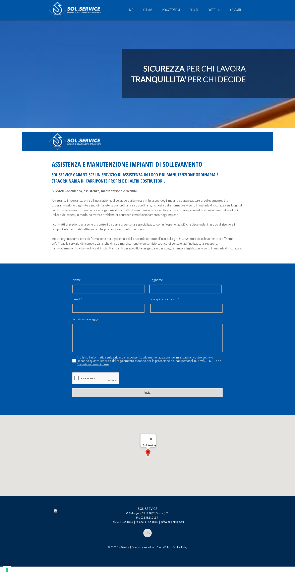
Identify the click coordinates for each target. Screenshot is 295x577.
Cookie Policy (179, 546)
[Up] (147, 533)
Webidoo (149, 546)
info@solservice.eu (172, 522)
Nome (76, 280)
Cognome (156, 280)
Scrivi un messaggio (85, 319)
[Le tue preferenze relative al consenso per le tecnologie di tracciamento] (7, 570)
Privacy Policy (164, 546)
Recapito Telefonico (164, 299)
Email (76, 299)
